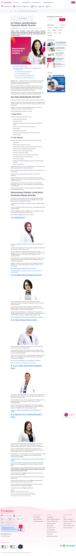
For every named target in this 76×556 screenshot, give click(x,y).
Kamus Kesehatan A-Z (26, 2)
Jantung (61, 27)
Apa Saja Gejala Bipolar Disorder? (20, 66)
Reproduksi (50, 35)
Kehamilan (54, 30)
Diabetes (56, 27)
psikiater (19, 473)
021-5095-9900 (5, 536)
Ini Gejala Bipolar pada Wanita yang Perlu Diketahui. (25, 362)
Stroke (49, 30)
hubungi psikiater (26, 199)
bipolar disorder (22, 166)
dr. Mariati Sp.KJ (19, 69)
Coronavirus (50, 27)
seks (19, 154)
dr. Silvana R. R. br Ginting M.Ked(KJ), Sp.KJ (25, 77)
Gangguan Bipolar (14, 28)
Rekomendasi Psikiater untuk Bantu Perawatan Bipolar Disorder (27, 68)
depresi (23, 140)
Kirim (62, 19)
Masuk (73, 2)
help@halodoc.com (6, 534)
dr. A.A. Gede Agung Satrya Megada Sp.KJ (24, 75)
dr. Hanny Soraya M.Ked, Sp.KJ (22, 73)
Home (11, 11)
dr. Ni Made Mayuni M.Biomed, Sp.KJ (23, 71)
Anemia (55, 32)
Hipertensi (50, 32)
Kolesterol (60, 30)
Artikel (15, 11)
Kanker (60, 32)
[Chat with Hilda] (69, 415)
